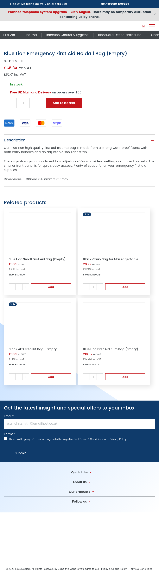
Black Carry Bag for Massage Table (110, 259)
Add (51, 287)
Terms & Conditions (92, 439)
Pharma (31, 35)
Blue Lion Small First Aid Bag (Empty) (37, 259)
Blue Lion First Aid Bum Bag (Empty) (110, 349)
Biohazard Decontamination (120, 35)
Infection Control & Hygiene (67, 35)
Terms (9, 434)
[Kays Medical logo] (33, 26)
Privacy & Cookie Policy (113, 569)
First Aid (9, 35)
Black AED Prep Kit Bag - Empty (33, 349)
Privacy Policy (118, 439)
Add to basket (64, 103)
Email (9, 416)
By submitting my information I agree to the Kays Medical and (67, 439)
